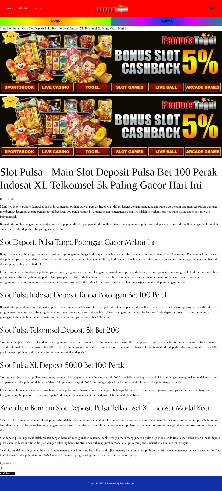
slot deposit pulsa (17, 207)
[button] (7, 473)
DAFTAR (167, 21)
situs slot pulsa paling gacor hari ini (181, 212)
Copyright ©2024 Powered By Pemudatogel (111, 483)
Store (3, 29)
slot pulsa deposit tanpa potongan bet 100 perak (79, 317)
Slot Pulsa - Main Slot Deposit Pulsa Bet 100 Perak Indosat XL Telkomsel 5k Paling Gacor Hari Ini (67, 29)
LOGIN (55, 21)
